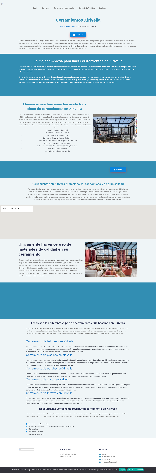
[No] (153, 470)
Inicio (35, 8)
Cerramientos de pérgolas (64, 8)
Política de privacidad (135, 470)
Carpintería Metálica (87, 8)
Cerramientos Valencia (68, 26)
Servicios (45, 8)
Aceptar (122, 470)
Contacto (102, 8)
